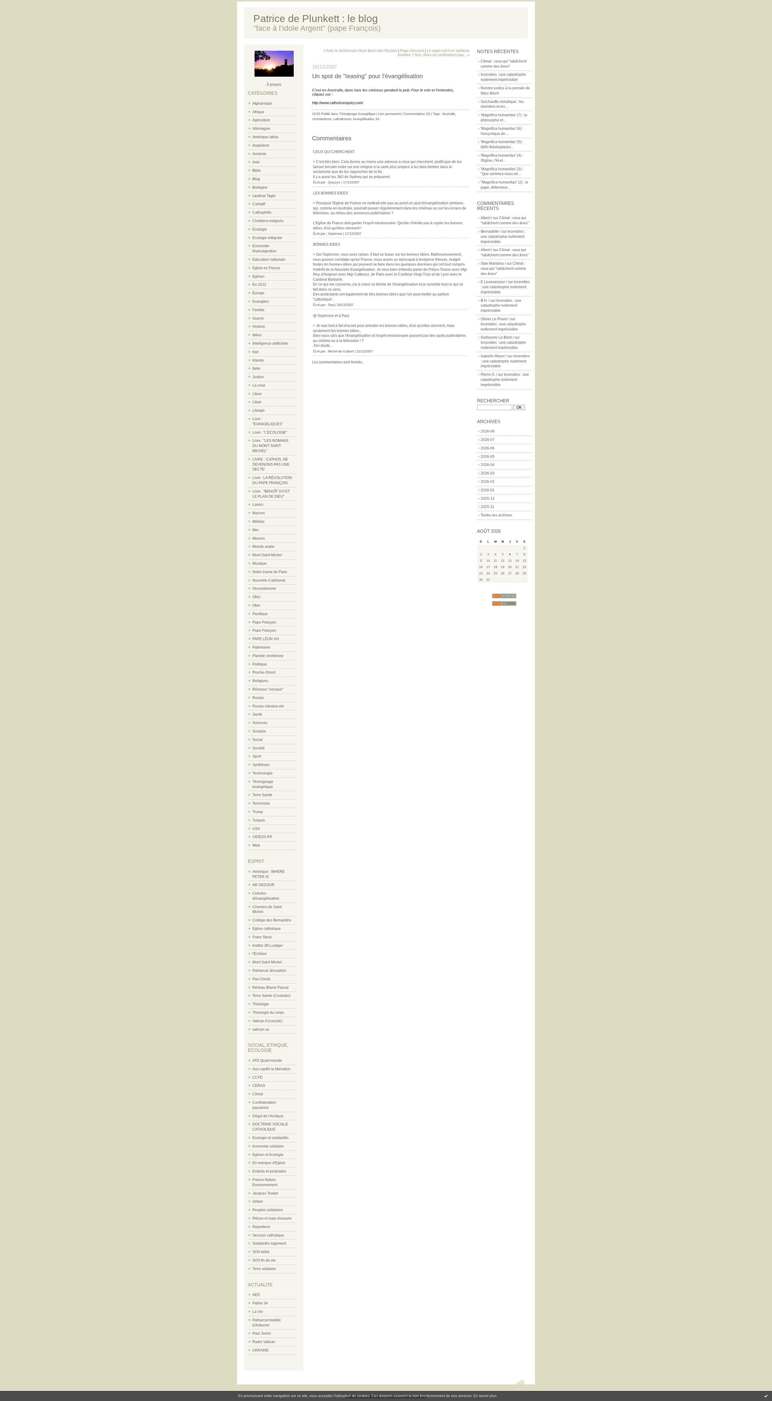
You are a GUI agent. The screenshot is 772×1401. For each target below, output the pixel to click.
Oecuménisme (264, 588)
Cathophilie (261, 212)
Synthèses (261, 765)
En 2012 (259, 284)
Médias (258, 521)
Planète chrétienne (267, 656)
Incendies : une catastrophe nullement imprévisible (503, 236)
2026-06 (488, 448)
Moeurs (258, 538)
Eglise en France (266, 268)
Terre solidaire (264, 1269)
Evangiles (260, 301)
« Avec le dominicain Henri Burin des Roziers (360, 51)
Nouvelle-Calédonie (269, 580)
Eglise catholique (266, 929)
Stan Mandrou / (493, 263)
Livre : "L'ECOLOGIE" (269, 432)
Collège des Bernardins (271, 920)
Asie (256, 162)
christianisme (321, 119)
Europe (258, 293)
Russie (258, 698)
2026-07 (488, 440)
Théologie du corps (268, 1012)
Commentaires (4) (416, 114)
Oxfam (257, 1201)
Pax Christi (261, 979)
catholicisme (342, 119)
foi (377, 119)
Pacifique (260, 614)
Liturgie (258, 410)
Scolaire (259, 731)
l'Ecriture (259, 954)
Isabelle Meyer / (494, 356)
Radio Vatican (263, 1342)
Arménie (259, 154)
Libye (256, 402)
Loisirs (257, 505)
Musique (259, 563)
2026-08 (488, 431)
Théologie (260, 1004)
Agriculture (261, 120)
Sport (256, 756)
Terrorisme (261, 803)
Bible (256, 170)
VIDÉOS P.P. (262, 837)
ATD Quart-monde (267, 1060)
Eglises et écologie (267, 1155)
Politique (259, 664)
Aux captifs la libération (271, 1069)
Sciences (259, 723)
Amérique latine (265, 137)
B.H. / (485, 300)
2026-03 (488, 473)
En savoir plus (485, 1396)
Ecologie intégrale (267, 238)
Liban (257, 394)
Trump (257, 812)
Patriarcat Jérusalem (269, 971)
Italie (256, 368)
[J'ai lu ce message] (766, 1395)
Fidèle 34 (260, 1303)
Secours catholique (268, 1235)
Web (256, 845)
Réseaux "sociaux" (267, 689)
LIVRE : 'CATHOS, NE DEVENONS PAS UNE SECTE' (271, 464)
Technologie (262, 773)
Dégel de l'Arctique (267, 1116)
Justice (258, 377)
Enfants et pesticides (269, 1171)
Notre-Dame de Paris (269, 572)
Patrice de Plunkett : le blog (315, 18)
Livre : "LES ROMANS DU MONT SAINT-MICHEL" (270, 446)
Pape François (264, 622)
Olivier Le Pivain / (495, 319)
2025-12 (488, 498)
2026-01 (488, 490)
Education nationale (268, 259)
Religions (260, 681)
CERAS (258, 1085)
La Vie (257, 1312)
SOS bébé (260, 1252)
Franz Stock (262, 937)
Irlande (258, 360)
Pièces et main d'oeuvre (272, 1218)
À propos (274, 84)
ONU (256, 597)
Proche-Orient (263, 672)
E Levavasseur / (494, 282)
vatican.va (260, 1029)
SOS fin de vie (264, 1260)
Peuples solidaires (267, 1210)
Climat (257, 1094)
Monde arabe (263, 546)
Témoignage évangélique (357, 114)
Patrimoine (261, 647)
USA (256, 829)
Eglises (258, 276)
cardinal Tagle (264, 196)
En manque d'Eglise (268, 1163)
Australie (448, 114)
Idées (256, 335)
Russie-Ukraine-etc (268, 706)
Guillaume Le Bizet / (497, 337)
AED (256, 1295)
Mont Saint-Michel (267, 555)
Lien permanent (389, 114)
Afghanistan (262, 103)
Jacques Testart (265, 1193)
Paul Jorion (261, 1333)
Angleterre (261, 145)
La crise (258, 385)
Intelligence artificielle (270, 343)
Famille (258, 310)
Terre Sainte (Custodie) (271, 996)
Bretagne (259, 187)
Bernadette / (491, 231)
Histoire (258, 326)
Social (257, 740)
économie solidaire (268, 1146)
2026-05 (488, 457)
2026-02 (488, 482)
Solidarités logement (269, 1243)
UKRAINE (260, 1350)
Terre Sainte (262, 795)
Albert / (486, 218)
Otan (256, 605)
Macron (258, 513)
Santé (257, 714)
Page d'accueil (412, 51)
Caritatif (258, 204)
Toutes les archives (496, 515)
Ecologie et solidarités (270, 1138)
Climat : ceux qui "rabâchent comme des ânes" (503, 268)
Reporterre (261, 1227)
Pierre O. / (489, 374)
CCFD (257, 1077)
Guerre (258, 318)
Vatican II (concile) (267, 1021)
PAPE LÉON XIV (265, 639)
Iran (255, 352)
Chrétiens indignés (267, 221)
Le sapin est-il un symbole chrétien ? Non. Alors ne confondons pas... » (433, 53)
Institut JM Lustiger (267, 945)
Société (258, 748)
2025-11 (487, 507)
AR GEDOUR (263, 885)
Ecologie (259, 229)
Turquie (258, 820)
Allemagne (261, 128)
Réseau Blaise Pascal (270, 987)
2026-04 (488, 465)
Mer (255, 530)
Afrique (258, 112)
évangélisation (363, 119)
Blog (256, 179)
